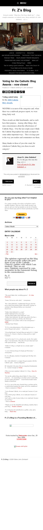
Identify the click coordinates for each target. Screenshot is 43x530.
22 (36, 247)
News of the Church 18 (32, 65)
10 (12, 245)
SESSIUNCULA (25, 174)
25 (17, 249)
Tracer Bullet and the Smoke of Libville (21, 68)
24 (12, 249)
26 (21, 249)
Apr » (36, 254)
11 (17, 245)
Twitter (20, 368)
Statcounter (23, 435)
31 (12, 252)
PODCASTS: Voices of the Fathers (15, 70)
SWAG (29, 63)
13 (26, 245)
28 (31, 249)
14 (31, 245)
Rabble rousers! (7, 185)
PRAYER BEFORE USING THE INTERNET (17, 60)
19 (21, 247)
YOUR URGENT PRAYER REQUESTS (27, 58)
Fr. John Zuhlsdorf (27, 87)
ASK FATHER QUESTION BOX (11, 55)
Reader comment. (17, 406)
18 (17, 247)
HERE (6, 322)
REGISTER (30, 53)
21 (31, 247)
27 (26, 249)
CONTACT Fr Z (20, 53)
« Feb (6, 254)
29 (36, 249)
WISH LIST (35, 60)
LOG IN (11, 53)
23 (7, 249)
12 (21, 245)
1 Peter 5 (19, 388)
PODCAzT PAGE (9, 58)
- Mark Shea (12, 411)
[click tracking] (21, 439)
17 (12, 247)
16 (7, 247)
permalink (21, 176)
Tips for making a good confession (14, 65)
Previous (8, 181)
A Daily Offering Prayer (18, 63)
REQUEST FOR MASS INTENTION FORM (21, 73)
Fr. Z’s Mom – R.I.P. (32, 70)
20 (26, 247)
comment (12, 401)
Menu (23, 3)
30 (7, 252)
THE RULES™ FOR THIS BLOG (31, 55)
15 (36, 245)
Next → (36, 181)
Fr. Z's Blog (21, 10)
